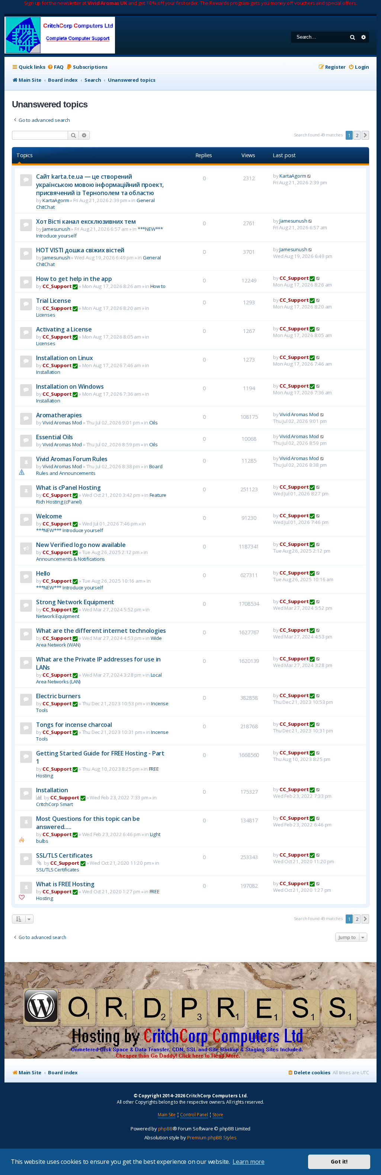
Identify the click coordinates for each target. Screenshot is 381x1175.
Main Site (167, 1114)
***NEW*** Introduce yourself (69, 530)
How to (158, 286)
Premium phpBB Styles (212, 1137)
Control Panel (194, 1114)
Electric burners (58, 696)
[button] (365, 135)
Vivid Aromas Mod (62, 422)
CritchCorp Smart (54, 804)
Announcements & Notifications (70, 559)
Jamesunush (56, 229)
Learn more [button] (249, 1162)
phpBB (165, 1128)
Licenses (45, 314)
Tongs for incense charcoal (74, 725)
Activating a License (64, 329)
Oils (153, 422)
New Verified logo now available (81, 545)
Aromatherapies (59, 415)
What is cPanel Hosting (68, 487)
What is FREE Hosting (65, 884)
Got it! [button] (339, 1161)
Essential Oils (54, 437)
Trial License (53, 301)
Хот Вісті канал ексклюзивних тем (86, 221)
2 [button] (357, 135)
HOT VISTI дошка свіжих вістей (80, 250)
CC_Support (56, 286)
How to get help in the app (74, 279)
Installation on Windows (69, 386)
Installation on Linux (64, 358)
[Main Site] (59, 36)
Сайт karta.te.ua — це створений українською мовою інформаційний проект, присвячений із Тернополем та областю (100, 184)
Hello (43, 573)
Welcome (49, 516)
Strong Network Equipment (75, 602)
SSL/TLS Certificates (64, 855)
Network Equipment (57, 616)
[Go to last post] (309, 175)
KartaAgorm (55, 200)
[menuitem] (55, 67)
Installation (48, 372)
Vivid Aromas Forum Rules (72, 459)
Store (217, 1114)
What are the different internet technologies (101, 631)
